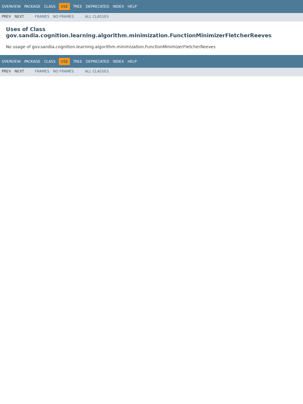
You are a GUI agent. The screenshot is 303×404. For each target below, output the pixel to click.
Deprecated (97, 6)
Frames (42, 16)
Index (118, 6)
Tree (77, 6)
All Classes (97, 16)
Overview (11, 6)
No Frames (63, 16)
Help (132, 6)
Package (32, 6)
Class (50, 6)
